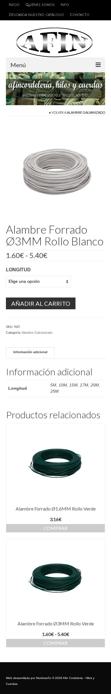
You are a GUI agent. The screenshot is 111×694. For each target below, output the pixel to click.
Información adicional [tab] (30, 352)
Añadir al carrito (40, 303)
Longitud (18, 269)
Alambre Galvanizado (86, 112)
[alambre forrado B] (55, 170)
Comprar (55, 528)
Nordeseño (43, 678)
